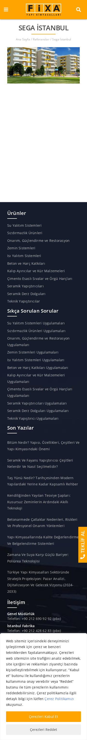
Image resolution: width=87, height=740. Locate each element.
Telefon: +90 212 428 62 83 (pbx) (34, 630)
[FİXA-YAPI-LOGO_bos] (43, 5)
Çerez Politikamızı (59, 698)
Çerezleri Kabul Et (43, 716)
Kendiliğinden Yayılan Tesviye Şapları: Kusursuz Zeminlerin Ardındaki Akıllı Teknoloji (39, 501)
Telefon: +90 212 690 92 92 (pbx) (34, 618)
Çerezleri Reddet (43, 729)
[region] (43, 686)
